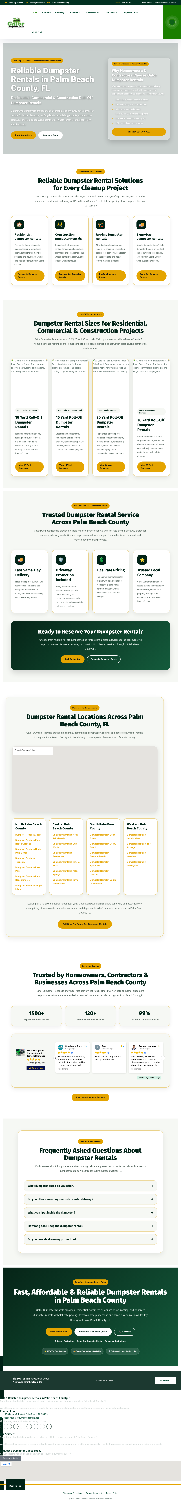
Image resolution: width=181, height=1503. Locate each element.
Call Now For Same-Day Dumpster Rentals (85, 924)
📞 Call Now (125, 1331)
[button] (163, 1058)
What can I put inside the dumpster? (51, 1212)
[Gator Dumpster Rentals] (16, 22)
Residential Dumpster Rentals (28, 275)
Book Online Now (73, 659)
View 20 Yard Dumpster (106, 467)
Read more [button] (100, 1069)
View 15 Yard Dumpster (65, 467)
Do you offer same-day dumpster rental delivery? (60, 1199)
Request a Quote (50, 135)
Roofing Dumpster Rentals (107, 275)
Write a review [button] (36, 1068)
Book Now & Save (23, 135)
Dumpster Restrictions (115, 1341)
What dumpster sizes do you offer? (51, 1185)
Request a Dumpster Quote (104, 659)
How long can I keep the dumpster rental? (55, 1226)
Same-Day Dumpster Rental (89, 1341)
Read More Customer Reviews (90, 1097)
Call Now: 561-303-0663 (138, 132)
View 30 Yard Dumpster (147, 467)
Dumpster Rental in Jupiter (28, 835)
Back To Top (15, 1486)
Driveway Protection (64, 1341)
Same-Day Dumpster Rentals (149, 275)
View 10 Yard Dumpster (25, 467)
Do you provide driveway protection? (52, 1239)
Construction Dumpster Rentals (70, 275)
